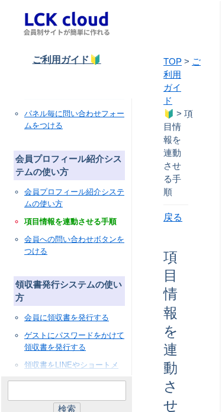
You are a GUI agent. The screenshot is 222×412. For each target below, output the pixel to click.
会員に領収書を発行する (66, 317)
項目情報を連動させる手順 (70, 221)
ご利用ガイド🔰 (67, 60)
